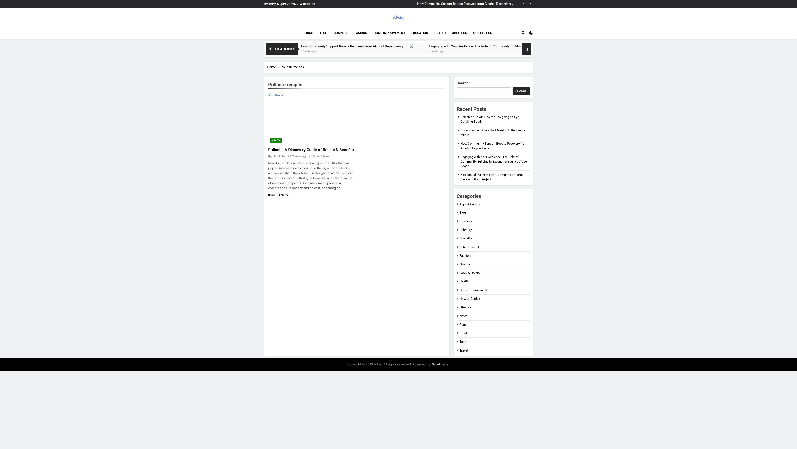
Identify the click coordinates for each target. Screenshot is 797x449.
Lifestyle (465, 307)
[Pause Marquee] (526, 49)
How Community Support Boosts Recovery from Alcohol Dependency (326, 46)
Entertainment (469, 247)
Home (309, 33)
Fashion (360, 33)
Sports (464, 333)
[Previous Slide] (524, 4)
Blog (463, 213)
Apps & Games (470, 204)
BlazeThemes (440, 364)
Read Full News (278, 195)
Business (341, 33)
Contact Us (482, 33)
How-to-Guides (470, 299)
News (463, 316)
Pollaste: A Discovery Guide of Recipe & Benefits (311, 149)
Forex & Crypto (470, 273)
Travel (464, 350)
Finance (465, 264)
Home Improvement (389, 33)
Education (419, 33)
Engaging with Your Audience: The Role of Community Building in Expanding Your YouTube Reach (457, 4)
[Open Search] (523, 33)
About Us (459, 33)
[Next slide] (530, 4)
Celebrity (466, 230)
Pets (463, 325)
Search (462, 83)
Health (440, 33)
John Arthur (279, 156)
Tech (324, 33)
